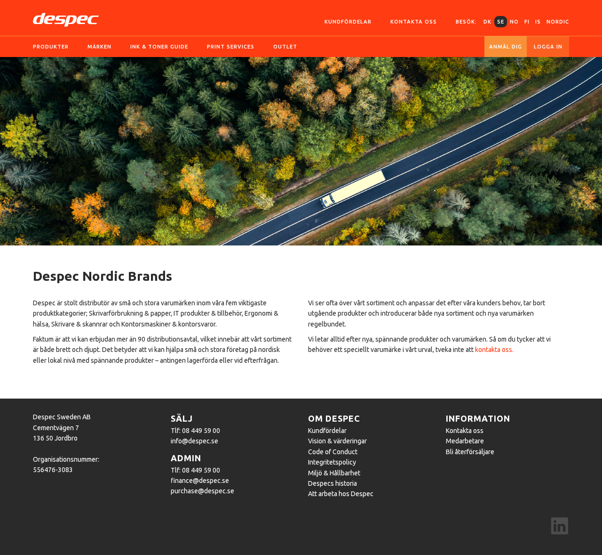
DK (487, 21)
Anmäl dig (505, 46)
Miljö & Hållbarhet (334, 473)
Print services (230, 46)
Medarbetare (465, 441)
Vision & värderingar (337, 441)
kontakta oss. (494, 349)
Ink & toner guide (159, 46)
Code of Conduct (332, 452)
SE (500, 21)
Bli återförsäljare (470, 452)
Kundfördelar (348, 21)
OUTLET (285, 46)
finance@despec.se (200, 480)
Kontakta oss (413, 21)
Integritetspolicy (332, 462)
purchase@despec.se (202, 491)
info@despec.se (194, 441)
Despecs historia (332, 483)
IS (538, 21)
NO (514, 21)
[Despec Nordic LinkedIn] (559, 527)
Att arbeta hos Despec (340, 494)
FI (527, 21)
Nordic (558, 21)
